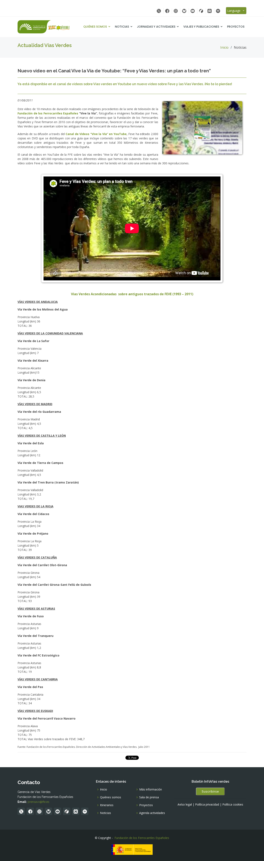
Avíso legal (185, 804)
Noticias (122, 27)
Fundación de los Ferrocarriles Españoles (141, 838)
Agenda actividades (152, 813)
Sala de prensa (149, 797)
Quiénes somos (95, 27)
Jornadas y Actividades (156, 27)
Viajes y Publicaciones (201, 27)
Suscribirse (210, 791)
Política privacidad (207, 804)
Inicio (224, 47)
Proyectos (235, 27)
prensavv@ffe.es (38, 801)
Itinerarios (106, 805)
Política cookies (232, 804)
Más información (150, 789)
